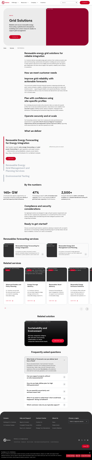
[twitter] (82, 440)
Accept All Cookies (85, 455)
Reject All (78, 455)
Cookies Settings (70, 455)
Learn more (32, 457)
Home (5, 48)
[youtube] (88, 440)
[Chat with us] (86, 446)
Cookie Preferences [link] (54, 441)
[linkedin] (79, 440)
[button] (15, 2)
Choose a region (74, 418)
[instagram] (85, 440)
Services (12, 48)
